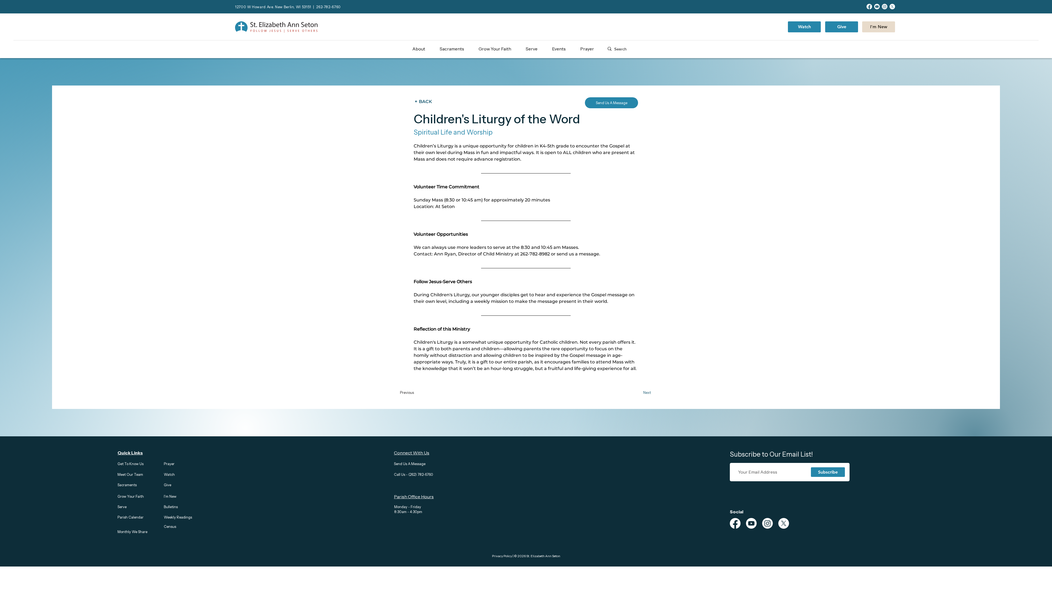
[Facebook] (869, 6)
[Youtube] (877, 6)
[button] (423, 49)
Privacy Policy (502, 556)
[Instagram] (884, 6)
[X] (892, 6)
